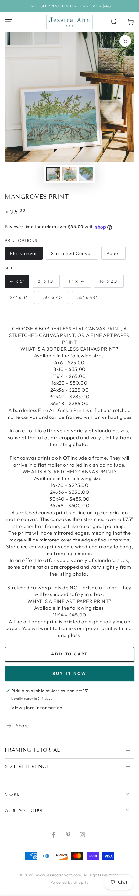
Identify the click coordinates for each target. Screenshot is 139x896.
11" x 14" (77, 281)
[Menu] (8, 21)
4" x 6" (17, 281)
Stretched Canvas (72, 253)
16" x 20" (109, 281)
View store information (36, 708)
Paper (113, 253)
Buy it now (69, 673)
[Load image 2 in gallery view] (69, 174)
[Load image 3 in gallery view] (86, 174)
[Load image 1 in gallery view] (53, 174)
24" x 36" (20, 297)
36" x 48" (87, 297)
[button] (113, 21)
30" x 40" (53, 297)
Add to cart (69, 653)
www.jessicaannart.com (58, 874)
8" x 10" (46, 281)
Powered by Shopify (69, 882)
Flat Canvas (23, 253)
